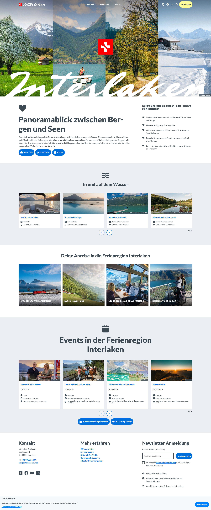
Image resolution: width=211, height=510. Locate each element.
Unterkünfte (86, 455)
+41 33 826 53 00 (29, 460)
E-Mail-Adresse (153, 449)
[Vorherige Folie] (102, 232)
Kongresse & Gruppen (90, 458)
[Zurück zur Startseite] (32, 4)
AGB (95, 455)
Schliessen (202, 504)
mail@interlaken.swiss (28, 463)
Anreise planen (87, 452)
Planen (118, 4)
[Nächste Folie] (109, 232)
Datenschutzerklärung (166, 462)
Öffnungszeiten (87, 449)
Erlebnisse (104, 4)
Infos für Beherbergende (91, 461)
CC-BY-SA (56, 212)
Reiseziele (89, 4)
